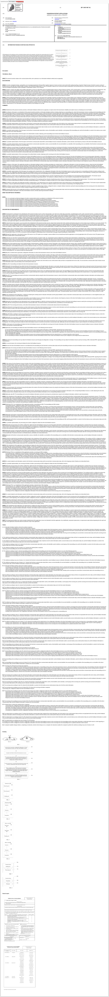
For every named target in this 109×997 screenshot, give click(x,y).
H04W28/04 (57, 19)
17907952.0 (14, 21)
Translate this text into (4, 1)
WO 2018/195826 (58, 24)
